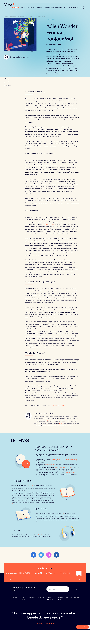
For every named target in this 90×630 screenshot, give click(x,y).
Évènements (39, 7)
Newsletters (15, 7)
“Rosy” (63, 513)
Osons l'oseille (23, 598)
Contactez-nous (60, 598)
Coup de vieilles (63, 420)
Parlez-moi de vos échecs (19, 503)
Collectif (76, 597)
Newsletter (14, 597)
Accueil (6, 16)
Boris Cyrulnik (49, 224)
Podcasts (23, 7)
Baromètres (30, 7)
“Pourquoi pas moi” (70, 472)
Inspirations (20, 16)
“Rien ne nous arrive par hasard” (63, 467)
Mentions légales (34, 604)
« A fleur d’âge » (45, 420)
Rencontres (40, 597)
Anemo (61, 423)
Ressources (58, 7)
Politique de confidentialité (23, 604)
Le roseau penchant (71, 460)
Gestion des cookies (50, 604)
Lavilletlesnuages (59, 405)
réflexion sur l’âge (50, 464)
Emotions (41, 535)
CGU (40, 604)
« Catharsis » (29, 485)
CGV (44, 604)
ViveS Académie (49, 7)
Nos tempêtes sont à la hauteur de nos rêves (64, 459)
